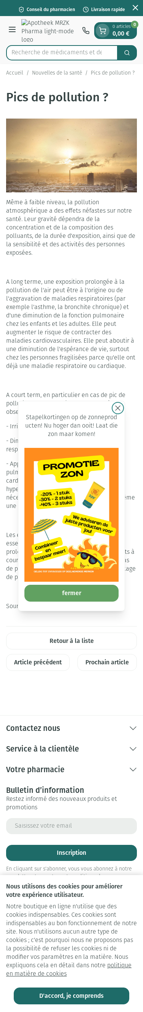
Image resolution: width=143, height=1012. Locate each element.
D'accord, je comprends (71, 995)
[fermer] (117, 408)
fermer (71, 593)
